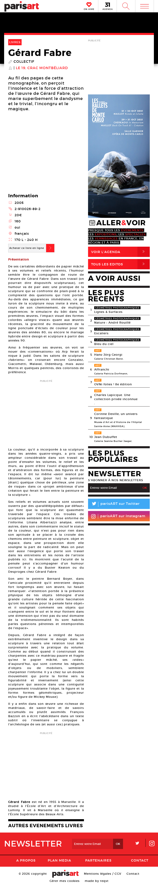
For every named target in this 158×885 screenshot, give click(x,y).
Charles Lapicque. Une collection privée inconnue (116, 397)
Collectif (24, 62)
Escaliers (101, 333)
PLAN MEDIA (59, 860)
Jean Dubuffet (105, 437)
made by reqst (97, 881)
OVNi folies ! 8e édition (113, 384)
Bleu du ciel (104, 344)
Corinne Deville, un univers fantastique (116, 416)
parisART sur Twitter (115, 504)
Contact (139, 860)
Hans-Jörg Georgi (108, 355)
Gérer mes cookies (65, 881)
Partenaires (98, 860)
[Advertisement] (46, 412)
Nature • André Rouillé (112, 322)
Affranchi (101, 369)
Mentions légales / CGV (102, 874)
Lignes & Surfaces (108, 312)
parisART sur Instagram (122, 516)
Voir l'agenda (118, 251)
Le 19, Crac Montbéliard (42, 68)
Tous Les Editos (118, 264)
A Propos (26, 860)
